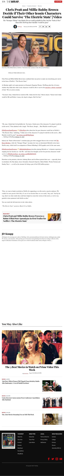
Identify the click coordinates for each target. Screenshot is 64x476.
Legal (42, 434)
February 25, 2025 (19, 137)
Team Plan (31, 439)
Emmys (54, 442)
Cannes (54, 436)
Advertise (20, 439)
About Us (20, 436)
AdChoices (43, 442)
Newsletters (21, 451)
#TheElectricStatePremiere (9, 130)
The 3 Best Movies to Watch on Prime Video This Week (32, 368)
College (54, 439)
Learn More (32, 442)
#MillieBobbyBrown (25, 149)
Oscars (53, 445)
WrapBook (20, 453)
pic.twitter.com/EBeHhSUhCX (27, 154)
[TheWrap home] (13, 2)
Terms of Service (45, 436)
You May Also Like (12, 324)
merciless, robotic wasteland (53, 87)
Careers (20, 445)
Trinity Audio (16, 72)
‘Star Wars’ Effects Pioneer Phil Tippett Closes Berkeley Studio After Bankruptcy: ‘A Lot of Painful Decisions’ (20, 382)
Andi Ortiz (26, 373)
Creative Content (31, 6)
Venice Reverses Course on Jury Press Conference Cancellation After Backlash (21, 399)
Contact (20, 442)
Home (23, 6)
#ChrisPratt (22, 130)
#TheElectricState (13, 154)
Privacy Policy (44, 439)
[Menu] (3, 2)
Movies (40, 6)
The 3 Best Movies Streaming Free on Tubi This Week (18, 415)
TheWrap (21, 434)
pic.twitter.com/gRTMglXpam (25, 135)
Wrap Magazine (57, 434)
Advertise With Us (56, 448)
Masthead (20, 448)
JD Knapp (20, 26)
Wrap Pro (32, 434)
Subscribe (58, 1)
